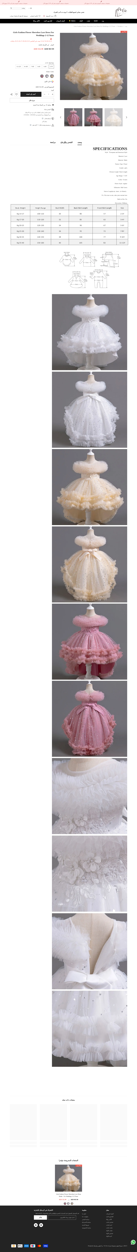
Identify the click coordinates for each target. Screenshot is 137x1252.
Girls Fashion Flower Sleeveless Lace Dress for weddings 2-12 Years (68, 1195)
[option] (93, 66)
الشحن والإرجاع (66, 142)
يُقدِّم (40, 1217)
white (68, 1203)
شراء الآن (32, 100)
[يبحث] (18, 8)
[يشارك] (12, 94)
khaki (72, 1203)
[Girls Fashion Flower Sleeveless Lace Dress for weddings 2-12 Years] (68, 1178)
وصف (80, 142)
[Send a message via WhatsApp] (133, 1242)
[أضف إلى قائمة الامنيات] (16, 94)
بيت (126, 26)
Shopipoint (90, 1246)
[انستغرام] (41, 1225)
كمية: (52, 90)
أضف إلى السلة (31, 94)
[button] (60, 117)
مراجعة (53, 142)
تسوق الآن (87, 3)
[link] (113, 1143)
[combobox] (19, 8)
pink (64, 1203)
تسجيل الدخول (23, 16)
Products (120, 26)
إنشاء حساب (13, 16)
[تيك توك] (36, 1225)
